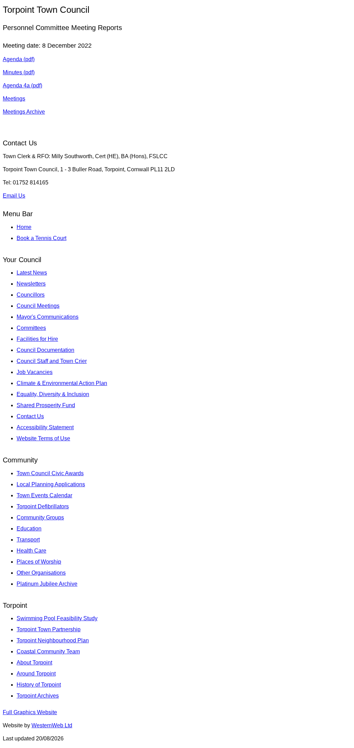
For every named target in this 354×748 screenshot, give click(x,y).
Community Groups (40, 517)
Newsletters (31, 284)
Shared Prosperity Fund (46, 405)
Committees (31, 328)
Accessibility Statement (45, 427)
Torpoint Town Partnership (49, 629)
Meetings (14, 99)
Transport (28, 540)
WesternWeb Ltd (51, 725)
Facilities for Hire (37, 339)
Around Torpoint (36, 674)
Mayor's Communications (47, 317)
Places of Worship (39, 562)
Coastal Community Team (48, 651)
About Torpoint (34, 662)
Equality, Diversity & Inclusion (53, 394)
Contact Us (30, 416)
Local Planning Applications (51, 484)
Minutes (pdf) (19, 72)
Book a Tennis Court (41, 238)
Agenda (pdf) (19, 59)
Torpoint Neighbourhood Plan (53, 640)
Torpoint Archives (38, 696)
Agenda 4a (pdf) (22, 85)
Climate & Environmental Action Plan (62, 383)
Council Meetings (38, 306)
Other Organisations (41, 573)
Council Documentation (45, 350)
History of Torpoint (39, 685)
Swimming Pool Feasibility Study (57, 618)
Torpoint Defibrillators (43, 506)
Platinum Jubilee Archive (47, 584)
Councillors (31, 295)
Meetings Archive (24, 112)
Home (24, 227)
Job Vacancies (35, 372)
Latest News (32, 273)
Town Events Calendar (44, 495)
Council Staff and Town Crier (52, 361)
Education (29, 528)
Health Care (31, 551)
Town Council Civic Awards (50, 473)
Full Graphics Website (30, 712)
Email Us (14, 196)
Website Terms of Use (43, 438)
